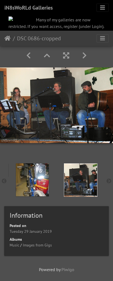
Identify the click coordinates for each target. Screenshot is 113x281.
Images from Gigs (37, 245)
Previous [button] (4, 181)
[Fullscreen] (66, 55)
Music (14, 245)
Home (7, 38)
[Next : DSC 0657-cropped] (84, 55)
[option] (32, 179)
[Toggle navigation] (103, 8)
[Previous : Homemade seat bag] (28, 55)
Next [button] (109, 181)
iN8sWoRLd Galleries (28, 7)
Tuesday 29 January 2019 (31, 231)
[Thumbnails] (46, 55)
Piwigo (67, 269)
